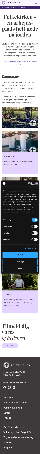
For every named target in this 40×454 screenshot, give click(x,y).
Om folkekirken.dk (13, 427)
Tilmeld (10, 346)
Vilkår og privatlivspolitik (17, 432)
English (7, 447)
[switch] (34, 226)
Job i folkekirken (12, 407)
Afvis (20, 269)
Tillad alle (20, 255)
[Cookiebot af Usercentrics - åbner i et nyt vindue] (28, 183)
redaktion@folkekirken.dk (14, 382)
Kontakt (7, 442)
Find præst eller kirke (15, 402)
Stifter (6, 412)
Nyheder (8, 397)
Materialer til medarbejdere (14, 8)
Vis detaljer (29, 248)
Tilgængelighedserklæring (18, 437)
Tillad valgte (20, 262)
